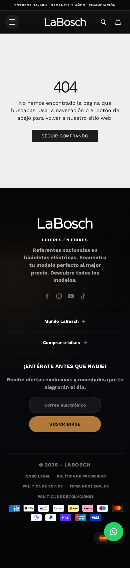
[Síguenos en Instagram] (59, 296)
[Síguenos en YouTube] (71, 296)
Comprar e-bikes (61, 342)
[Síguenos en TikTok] (83, 296)
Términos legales (89, 486)
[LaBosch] (65, 22)
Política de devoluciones (66, 496)
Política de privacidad (81, 476)
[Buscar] (103, 22)
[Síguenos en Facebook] (47, 296)
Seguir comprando (65, 135)
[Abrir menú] (12, 22)
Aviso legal (38, 476)
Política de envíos (43, 486)
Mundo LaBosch (61, 321)
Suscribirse (65, 424)
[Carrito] (118, 22)
